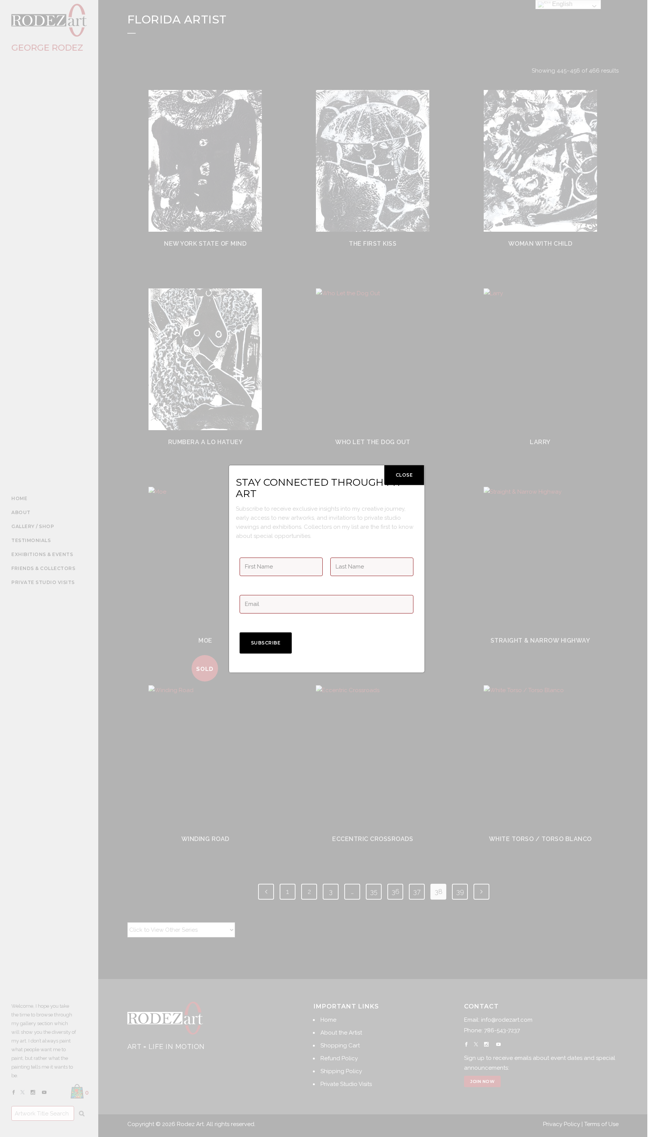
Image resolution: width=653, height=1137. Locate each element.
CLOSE (404, 475)
